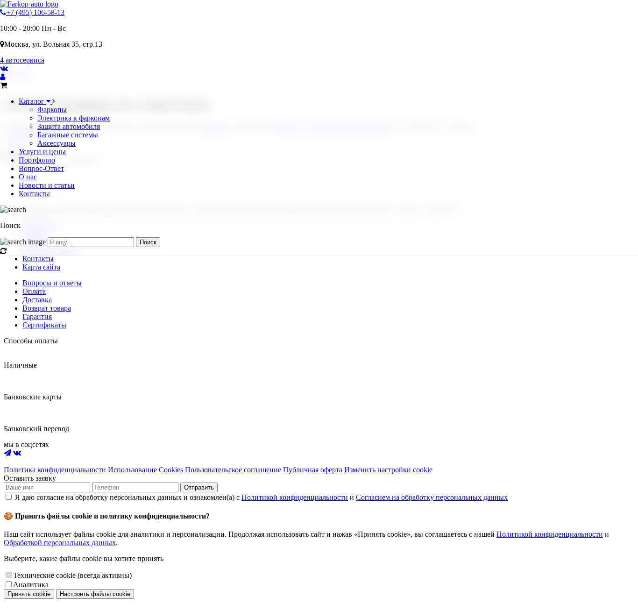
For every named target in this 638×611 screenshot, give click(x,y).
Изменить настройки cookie (388, 470)
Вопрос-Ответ (41, 168)
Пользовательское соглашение (233, 470)
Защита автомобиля (68, 126)
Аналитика (31, 585)
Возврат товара (46, 308)
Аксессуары (56, 143)
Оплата (34, 291)
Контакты (34, 194)
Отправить (199, 487)
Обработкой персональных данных (60, 543)
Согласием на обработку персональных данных (432, 497)
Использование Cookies (145, 470)
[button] (319, 218)
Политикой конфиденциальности (294, 497)
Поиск (148, 242)
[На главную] (29, 4)
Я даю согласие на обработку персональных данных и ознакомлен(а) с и (261, 497)
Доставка (37, 300)
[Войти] (2, 77)
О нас (28, 177)
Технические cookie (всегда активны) (72, 575)
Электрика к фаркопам (73, 118)
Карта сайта (41, 267)
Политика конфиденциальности (55, 470)
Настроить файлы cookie (95, 593)
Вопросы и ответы (52, 283)
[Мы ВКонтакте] (4, 68)
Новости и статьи (47, 185)
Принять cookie (28, 593)
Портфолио (37, 160)
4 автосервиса (22, 60)
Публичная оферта (312, 470)
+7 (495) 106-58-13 (35, 12)
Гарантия (37, 316)
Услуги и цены (42, 152)
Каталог (32, 101)
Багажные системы (67, 135)
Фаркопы (52, 110)
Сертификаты (44, 325)
